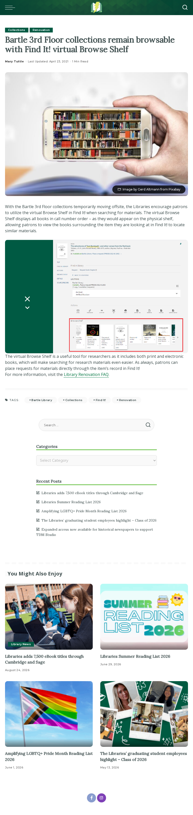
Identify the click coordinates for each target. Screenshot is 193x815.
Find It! (101, 400)
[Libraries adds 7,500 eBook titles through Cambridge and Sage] (49, 617)
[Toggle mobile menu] (11, 7)
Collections (16, 30)
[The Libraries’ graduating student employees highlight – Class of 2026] (144, 714)
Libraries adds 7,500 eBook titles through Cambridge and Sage (92, 493)
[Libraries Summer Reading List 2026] (144, 617)
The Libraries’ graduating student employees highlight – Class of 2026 (99, 520)
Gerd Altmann (149, 189)
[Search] (185, 7)
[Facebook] (91, 797)
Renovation (41, 30)
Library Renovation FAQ (86, 374)
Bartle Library (41, 400)
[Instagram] (101, 797)
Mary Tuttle (14, 61)
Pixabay (174, 189)
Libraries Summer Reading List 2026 (71, 502)
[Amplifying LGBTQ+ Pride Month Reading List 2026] (49, 714)
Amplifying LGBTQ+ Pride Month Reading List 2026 (84, 511)
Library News (21, 644)
